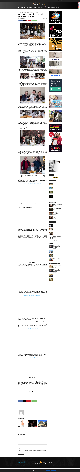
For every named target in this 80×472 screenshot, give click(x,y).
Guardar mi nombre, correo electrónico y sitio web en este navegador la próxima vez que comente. (32, 450)
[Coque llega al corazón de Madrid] (51, 237)
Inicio (18, 12)
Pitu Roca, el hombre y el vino (57, 208)
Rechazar (53, 470)
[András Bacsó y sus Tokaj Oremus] (51, 217)
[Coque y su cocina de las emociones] (51, 233)
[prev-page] (18, 430)
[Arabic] (78, 8)
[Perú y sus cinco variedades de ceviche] (51, 266)
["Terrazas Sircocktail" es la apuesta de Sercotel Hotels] (51, 188)
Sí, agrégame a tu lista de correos (23, 452)
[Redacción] (18, 18)
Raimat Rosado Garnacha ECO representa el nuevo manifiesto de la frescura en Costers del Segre (22, 428)
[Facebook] (58, 1)
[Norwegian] (78, 6)
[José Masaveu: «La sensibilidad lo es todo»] (51, 251)
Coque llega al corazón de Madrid (57, 236)
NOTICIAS (29, 426)
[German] (78, 4)
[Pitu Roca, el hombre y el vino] (51, 209)
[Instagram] (60, 1)
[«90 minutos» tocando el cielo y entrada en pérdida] (32, 423)
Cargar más (55, 199)
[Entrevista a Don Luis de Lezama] (51, 205)
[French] (78, 5)
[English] (78, 3)
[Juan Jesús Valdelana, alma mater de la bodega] (51, 255)
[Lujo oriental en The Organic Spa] (51, 184)
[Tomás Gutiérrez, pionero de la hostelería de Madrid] (51, 213)
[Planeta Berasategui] (51, 229)
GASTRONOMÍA (21, 12)
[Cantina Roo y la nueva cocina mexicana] (51, 279)
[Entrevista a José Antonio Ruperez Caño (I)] (51, 259)
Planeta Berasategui (56, 228)
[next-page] (19, 430)
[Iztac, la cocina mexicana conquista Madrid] (51, 275)
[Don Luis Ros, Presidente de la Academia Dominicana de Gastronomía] (51, 246)
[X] (61, 1)
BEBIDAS (19, 426)
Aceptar (48, 470)
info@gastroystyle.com (24, 461)
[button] (61, 3)
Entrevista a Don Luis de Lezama (57, 204)
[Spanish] (78, 2)
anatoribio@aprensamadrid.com (22, 462)
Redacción (21, 18)
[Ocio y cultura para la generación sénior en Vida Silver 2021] (51, 196)
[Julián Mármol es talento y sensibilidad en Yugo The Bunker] (51, 225)
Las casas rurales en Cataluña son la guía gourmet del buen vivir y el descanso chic (42, 428)
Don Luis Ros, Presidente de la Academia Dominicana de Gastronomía (57, 246)
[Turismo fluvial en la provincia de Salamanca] (51, 192)
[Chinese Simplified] (78, 7)
